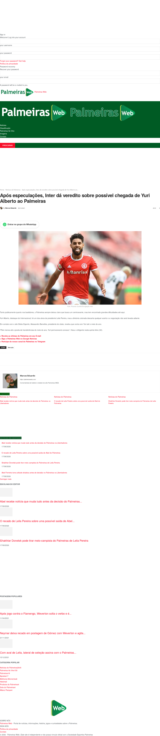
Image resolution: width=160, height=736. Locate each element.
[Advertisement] (80, 168)
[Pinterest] (28, 214)
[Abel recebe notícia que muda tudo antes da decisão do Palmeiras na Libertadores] (6, 492)
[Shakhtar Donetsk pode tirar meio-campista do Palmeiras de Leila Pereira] (6, 531)
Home (2, 190)
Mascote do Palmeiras (9, 569)
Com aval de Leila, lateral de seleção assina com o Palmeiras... (38, 652)
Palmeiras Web (6, 723)
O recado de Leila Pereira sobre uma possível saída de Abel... (37, 521)
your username (6, 45)
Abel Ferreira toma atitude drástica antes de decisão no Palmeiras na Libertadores (34, 472)
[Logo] (34, 112)
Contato (3, 136)
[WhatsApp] (34, 214)
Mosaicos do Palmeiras (9, 577)
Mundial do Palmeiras (9, 588)
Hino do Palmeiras (7, 573)
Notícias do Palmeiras (13, 190)
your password (6, 53)
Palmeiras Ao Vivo (7, 131)
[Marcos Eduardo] (1, 208)
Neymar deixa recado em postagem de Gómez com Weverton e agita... (43, 633)
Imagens (3, 133)
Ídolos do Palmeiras (8, 581)
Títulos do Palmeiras (8, 584)
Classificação (5, 128)
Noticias (3, 125)
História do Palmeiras (9, 553)
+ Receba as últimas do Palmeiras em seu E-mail (20, 336)
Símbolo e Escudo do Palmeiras (13, 565)
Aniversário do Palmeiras (10, 557)
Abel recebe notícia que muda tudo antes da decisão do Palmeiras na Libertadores (34, 443)
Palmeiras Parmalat (8, 561)
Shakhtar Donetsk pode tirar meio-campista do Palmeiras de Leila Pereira (31, 462)
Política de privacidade (9, 63)
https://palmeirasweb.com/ (28, 379)
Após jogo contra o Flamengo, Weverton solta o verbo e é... (36, 613)
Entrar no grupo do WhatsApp (22, 224)
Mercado (11, 347)
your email (4, 77)
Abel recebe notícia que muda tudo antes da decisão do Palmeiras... (41, 501)
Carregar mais (5, 479)
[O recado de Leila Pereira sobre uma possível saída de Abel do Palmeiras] (6, 511)
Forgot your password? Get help (13, 61)
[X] (23, 214)
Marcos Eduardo (10, 208)
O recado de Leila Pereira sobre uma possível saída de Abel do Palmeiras (31, 452)
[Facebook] (17, 214)
